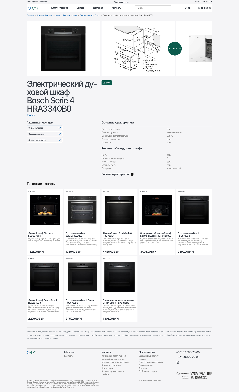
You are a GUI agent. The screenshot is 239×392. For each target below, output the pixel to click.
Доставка (98, 7)
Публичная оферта (148, 371)
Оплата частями (146, 365)
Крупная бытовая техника (48, 15)
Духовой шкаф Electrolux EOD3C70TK (40, 234)
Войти (188, 7)
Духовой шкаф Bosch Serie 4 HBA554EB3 (42, 301)
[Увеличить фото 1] (63, 48)
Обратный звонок (121, 2)
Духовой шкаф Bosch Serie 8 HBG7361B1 (117, 234)
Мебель (105, 374)
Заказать (107, 82)
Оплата (80, 7)
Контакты (116, 7)
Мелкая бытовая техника (113, 359)
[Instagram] (178, 362)
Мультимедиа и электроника (115, 362)
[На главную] (31, 352)
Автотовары (107, 368)
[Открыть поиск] (168, 8)
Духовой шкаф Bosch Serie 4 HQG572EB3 (80, 301)
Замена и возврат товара (151, 362)
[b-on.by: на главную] (32, 8)
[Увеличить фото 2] (138, 48)
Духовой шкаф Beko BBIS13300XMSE (76, 234)
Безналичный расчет (148, 355)
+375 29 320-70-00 (187, 357)
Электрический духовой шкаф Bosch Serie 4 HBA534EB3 (118, 301)
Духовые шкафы (70, 15)
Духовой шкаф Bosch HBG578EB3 (188, 234)
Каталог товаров (59, 7)
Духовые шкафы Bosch (90, 15)
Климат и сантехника (111, 365)
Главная (30, 15)
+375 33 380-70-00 (187, 352)
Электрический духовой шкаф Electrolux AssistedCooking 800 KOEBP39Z (156, 234)
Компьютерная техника (113, 371)
